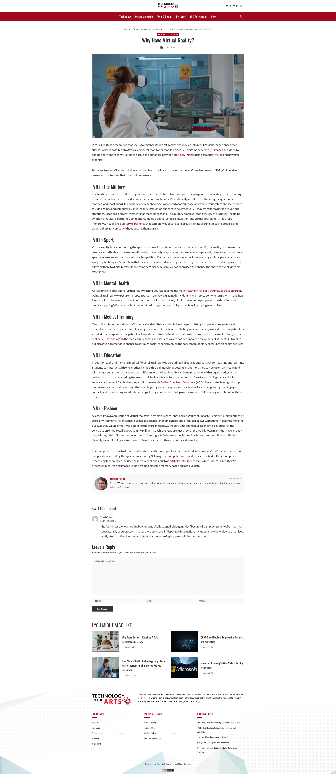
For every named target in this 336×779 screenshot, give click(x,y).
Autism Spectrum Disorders (178, 382)
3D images (216, 150)
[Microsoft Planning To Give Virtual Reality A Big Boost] (184, 667)
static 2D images (184, 154)
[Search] (242, 16)
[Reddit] (241, 6)
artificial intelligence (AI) (185, 461)
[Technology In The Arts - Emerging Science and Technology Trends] (168, 6)
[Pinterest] (227, 6)
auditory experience (132, 223)
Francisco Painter (117, 478)
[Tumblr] (234, 6)
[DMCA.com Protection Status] (168, 770)
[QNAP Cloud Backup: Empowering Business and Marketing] (184, 641)
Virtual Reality (162, 34)
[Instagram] (230, 6)
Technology (174, 34)
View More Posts (234, 478)
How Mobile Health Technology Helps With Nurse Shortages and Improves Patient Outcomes (143, 665)
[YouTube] (238, 6)
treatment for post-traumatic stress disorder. (213, 290)
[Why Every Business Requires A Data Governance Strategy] (105, 641)
